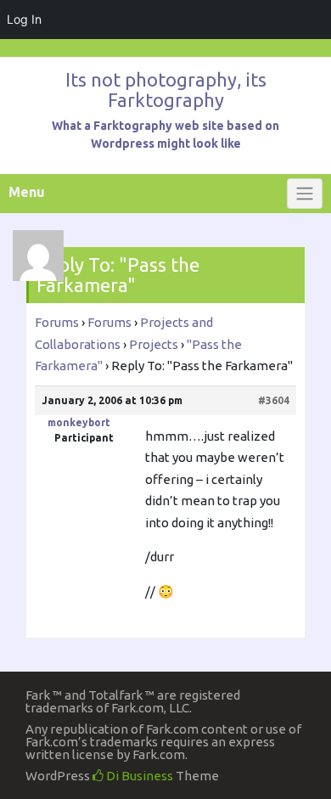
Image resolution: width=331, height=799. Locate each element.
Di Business (138, 775)
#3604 (273, 400)
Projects (153, 344)
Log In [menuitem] (24, 19)
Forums (57, 322)
